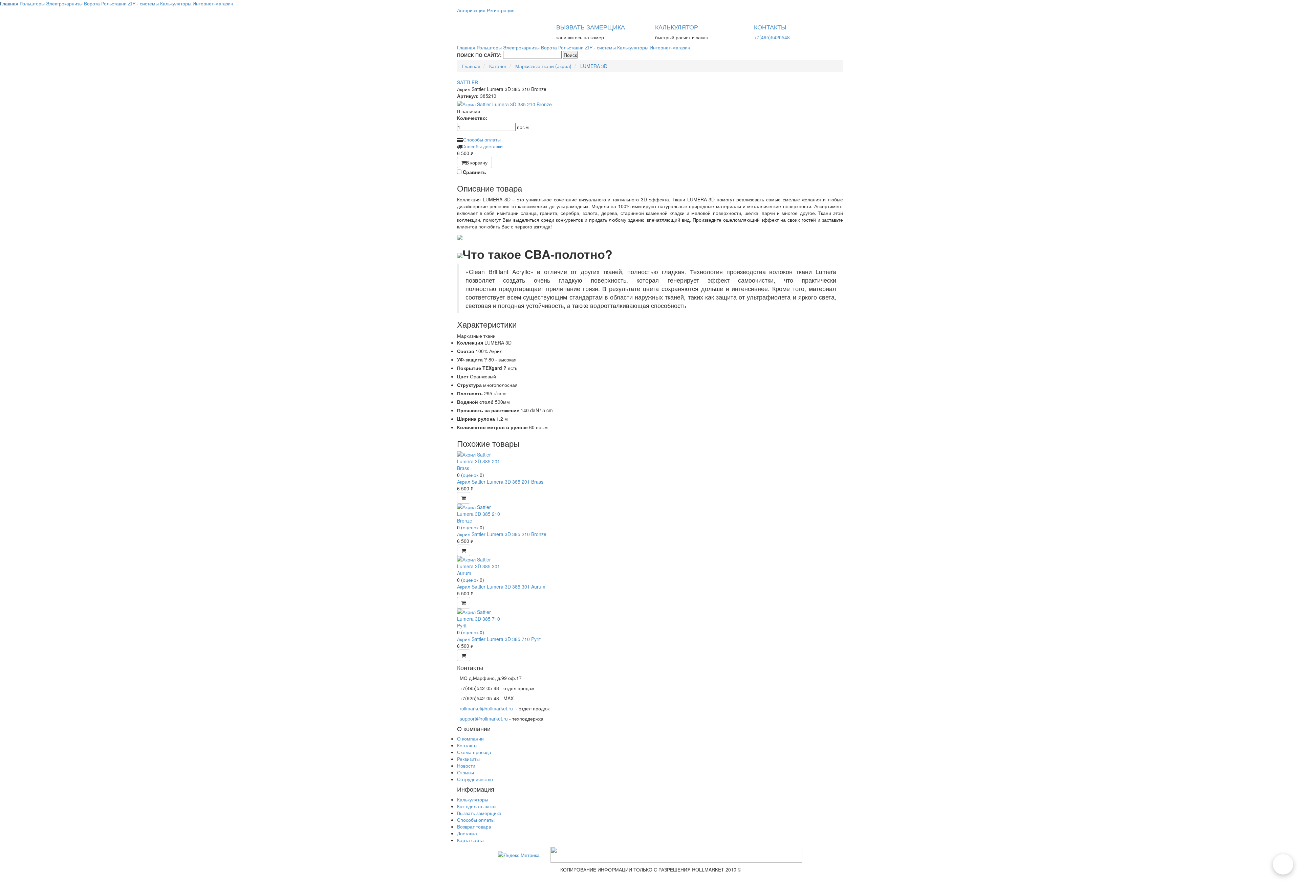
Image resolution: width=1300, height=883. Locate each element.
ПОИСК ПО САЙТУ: (479, 54)
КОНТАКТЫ (770, 26)
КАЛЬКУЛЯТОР (676, 26)
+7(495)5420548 (772, 37)
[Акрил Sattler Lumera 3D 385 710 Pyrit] (482, 618)
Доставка (467, 833)
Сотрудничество (475, 779)
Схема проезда (474, 752)
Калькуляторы (472, 799)
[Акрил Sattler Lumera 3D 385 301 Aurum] (482, 565)
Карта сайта (470, 840)
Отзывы (465, 772)
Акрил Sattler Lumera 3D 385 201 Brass (500, 481)
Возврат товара (474, 826)
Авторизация (471, 10)
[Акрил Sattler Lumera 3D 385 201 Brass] (482, 460)
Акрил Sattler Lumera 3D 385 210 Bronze (501, 534)
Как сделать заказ (476, 806)
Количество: (472, 117)
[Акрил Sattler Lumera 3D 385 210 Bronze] (650, 104)
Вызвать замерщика (479, 813)
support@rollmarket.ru (484, 718)
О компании (470, 738)
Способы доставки (482, 146)
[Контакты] (1283, 864)
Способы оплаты (482, 139)
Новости (466, 765)
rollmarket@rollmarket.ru (486, 708)
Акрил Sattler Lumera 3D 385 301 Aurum (501, 586)
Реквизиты (468, 758)
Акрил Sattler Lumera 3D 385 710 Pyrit (499, 639)
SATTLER (467, 82)
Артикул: (468, 95)
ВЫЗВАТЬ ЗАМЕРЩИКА (590, 26)
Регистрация (501, 10)
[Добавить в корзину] (463, 498)
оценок (470, 474)
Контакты (467, 745)
